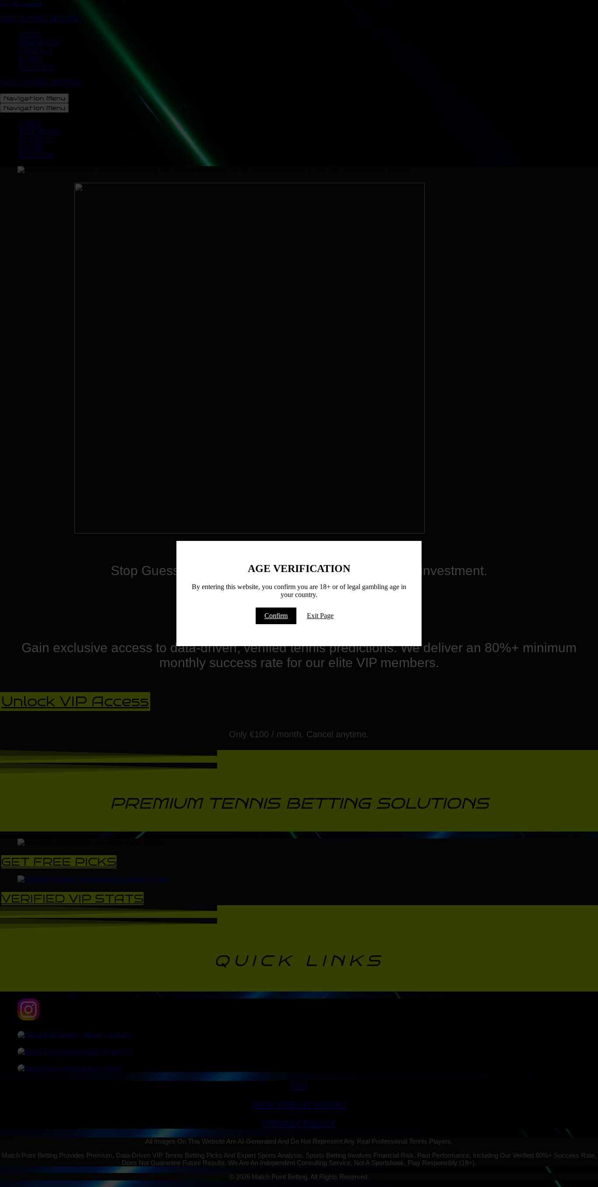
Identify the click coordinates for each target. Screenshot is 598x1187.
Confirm (276, 615)
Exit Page (320, 615)
